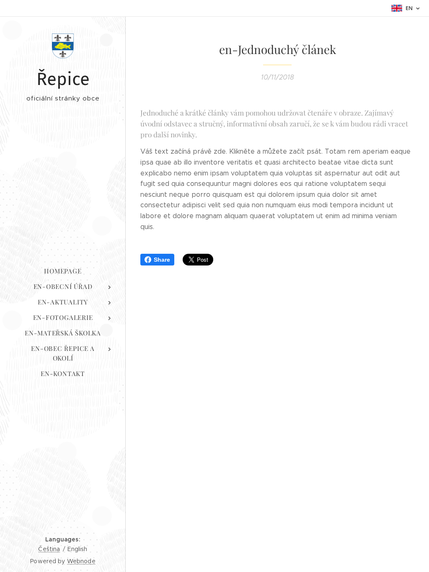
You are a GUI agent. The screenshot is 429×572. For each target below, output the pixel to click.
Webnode (81, 561)
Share (162, 259)
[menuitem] (63, 271)
